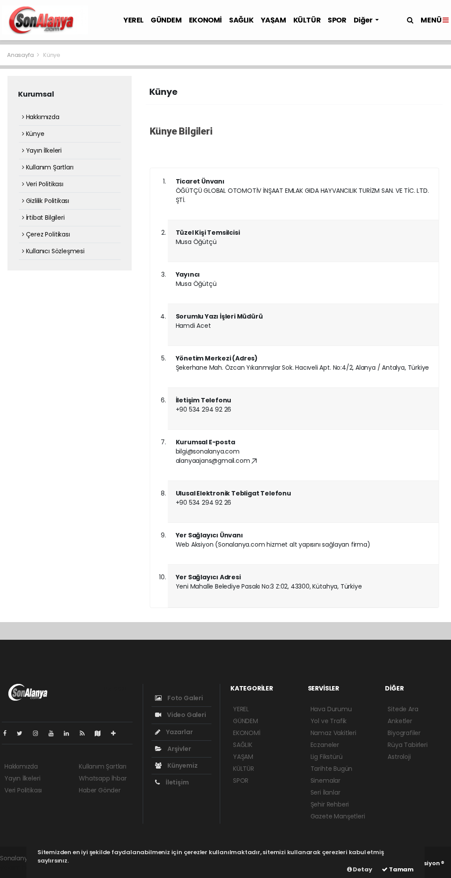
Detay (362, 869)
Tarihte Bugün (332, 768)
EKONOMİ (205, 20)
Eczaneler (325, 744)
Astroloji (399, 756)
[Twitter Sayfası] (23, 733)
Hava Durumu (331, 709)
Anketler (400, 721)
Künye (34, 133)
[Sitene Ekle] (117, 733)
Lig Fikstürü (327, 756)
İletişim (176, 782)
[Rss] (86, 733)
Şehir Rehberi (330, 804)
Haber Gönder (100, 790)
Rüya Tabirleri (407, 744)
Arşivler (178, 748)
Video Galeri (186, 714)
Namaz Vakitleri (333, 732)
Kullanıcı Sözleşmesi (54, 251)
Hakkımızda (41, 117)
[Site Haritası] (101, 733)
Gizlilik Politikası (46, 200)
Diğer (364, 20)
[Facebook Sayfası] (8, 733)
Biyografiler (404, 732)
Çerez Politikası (47, 234)
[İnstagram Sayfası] (39, 733)
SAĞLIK (241, 20)
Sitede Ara (403, 709)
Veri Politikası (43, 184)
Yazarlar (178, 732)
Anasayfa (21, 55)
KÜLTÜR (307, 20)
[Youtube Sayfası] (54, 733)
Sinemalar (325, 780)
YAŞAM (273, 20)
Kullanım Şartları (48, 167)
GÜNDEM (166, 20)
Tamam (401, 869)
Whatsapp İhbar (102, 778)
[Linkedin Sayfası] (70, 733)
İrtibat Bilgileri (44, 217)
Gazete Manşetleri (338, 816)
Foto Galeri (184, 698)
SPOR (337, 20)
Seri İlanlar (325, 792)
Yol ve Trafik (329, 721)
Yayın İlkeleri (43, 150)
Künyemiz (181, 765)
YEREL (133, 20)
